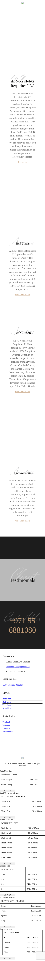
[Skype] (33, 751)
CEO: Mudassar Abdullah (12, 685)
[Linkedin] (11, 751)
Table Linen (7, 705)
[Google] (22, 751)
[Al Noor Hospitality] (22, 3)
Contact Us (22, 162)
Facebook (6, 722)
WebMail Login (8, 731)
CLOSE (7, 791)
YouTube (6, 728)
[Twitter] (28, 751)
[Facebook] (17, 751)
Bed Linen (6, 699)
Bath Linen (6, 702)
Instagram (6, 725)
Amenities (6, 708)
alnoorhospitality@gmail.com (18, 666)
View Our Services (22, 295)
